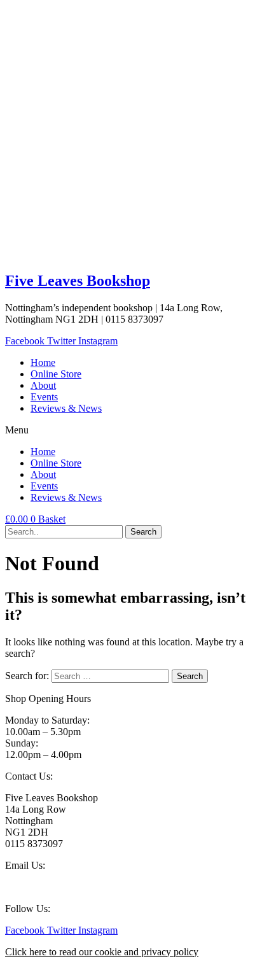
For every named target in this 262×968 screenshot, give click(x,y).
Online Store (56, 373)
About (43, 385)
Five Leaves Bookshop (77, 280)
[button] (131, 430)
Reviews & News (66, 408)
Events (44, 396)
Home (43, 362)
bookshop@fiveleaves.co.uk (62, 886)
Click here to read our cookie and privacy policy (101, 951)
